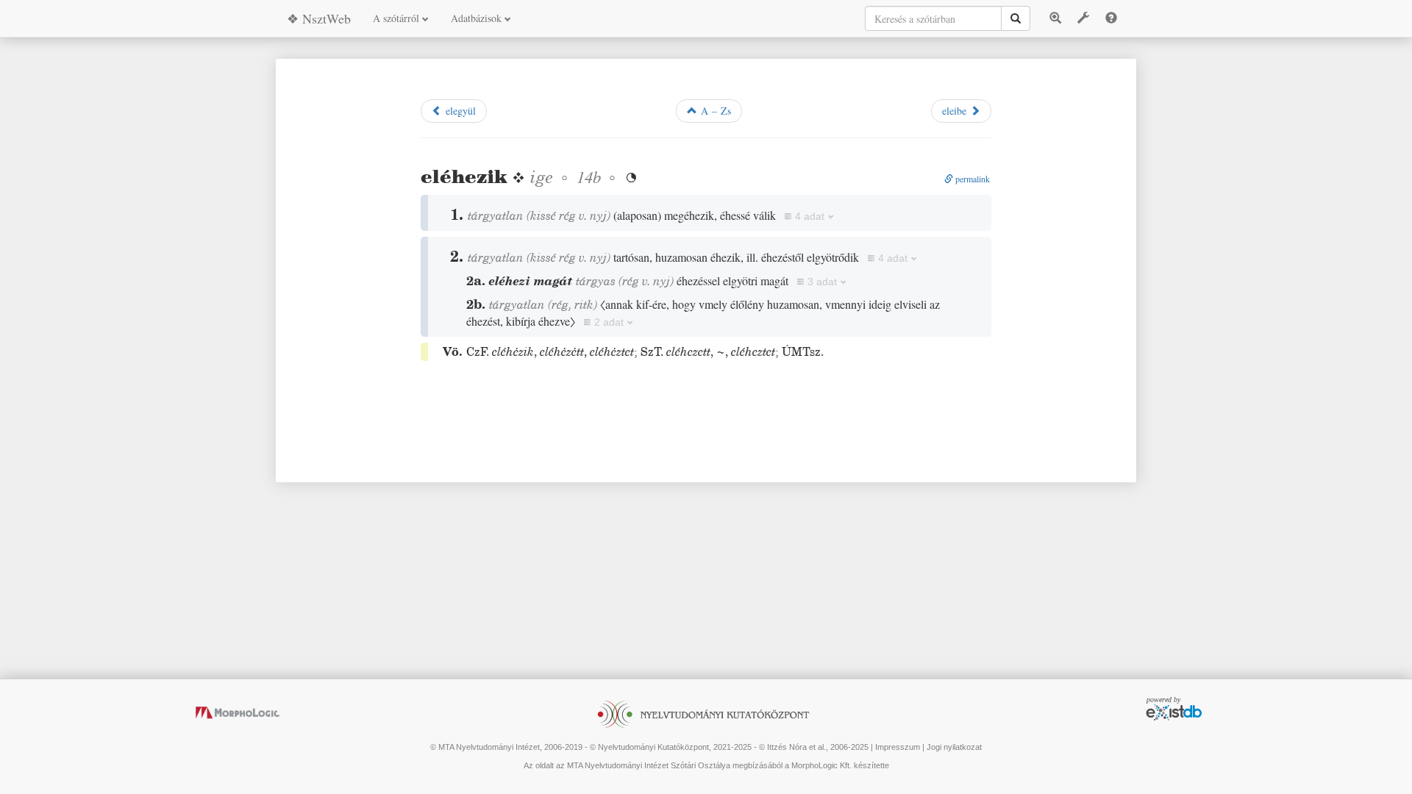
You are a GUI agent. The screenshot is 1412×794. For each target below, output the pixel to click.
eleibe (956, 111)
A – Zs (714, 111)
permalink (971, 179)
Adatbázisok (477, 18)
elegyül (459, 111)
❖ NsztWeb (319, 18)
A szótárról (397, 18)
